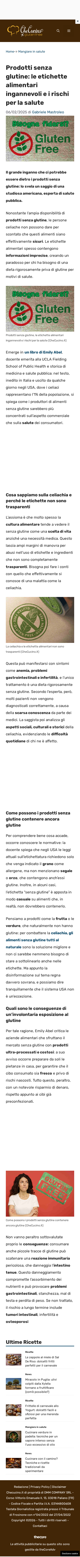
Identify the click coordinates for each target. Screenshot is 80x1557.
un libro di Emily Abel (43, 352)
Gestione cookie (70, 1553)
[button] (58, 31)
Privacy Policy (40, 1487)
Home (10, 51)
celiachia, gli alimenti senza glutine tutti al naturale (39, 940)
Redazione (21, 1487)
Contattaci (40, 1526)
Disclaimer (59, 1487)
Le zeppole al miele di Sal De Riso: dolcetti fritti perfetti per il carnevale (42, 1361)
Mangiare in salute (31, 51)
